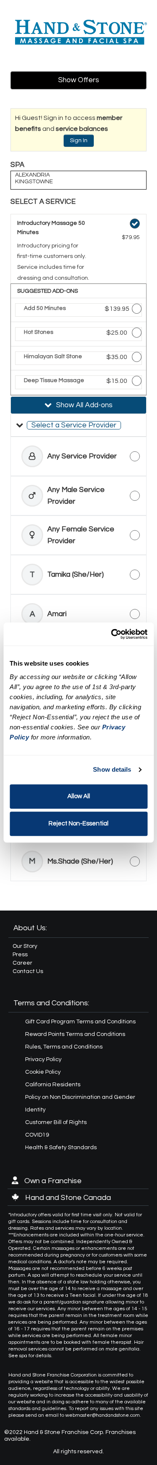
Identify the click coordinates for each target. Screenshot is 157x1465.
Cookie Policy (43, 1072)
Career (22, 963)
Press (20, 955)
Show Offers (78, 80)
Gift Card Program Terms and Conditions (80, 1022)
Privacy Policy (43, 1059)
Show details (112, 769)
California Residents (52, 1085)
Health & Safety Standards (61, 1147)
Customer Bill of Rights (56, 1122)
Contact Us (28, 971)
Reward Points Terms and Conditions (75, 1034)
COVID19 (37, 1135)
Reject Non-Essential (78, 823)
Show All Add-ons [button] (83, 405)
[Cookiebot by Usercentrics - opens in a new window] (111, 634)
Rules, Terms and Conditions (64, 1047)
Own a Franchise (52, 1181)
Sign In (79, 140)
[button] (78, 425)
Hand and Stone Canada (67, 1198)
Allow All (78, 796)
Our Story (25, 946)
